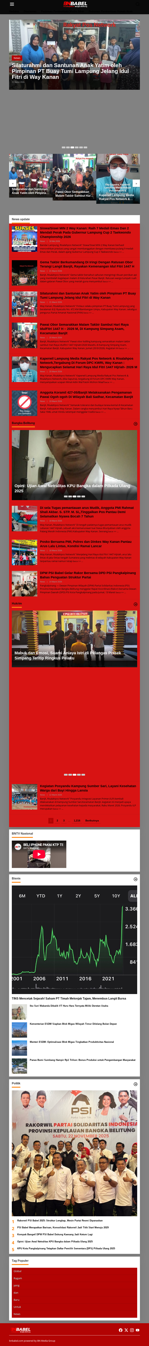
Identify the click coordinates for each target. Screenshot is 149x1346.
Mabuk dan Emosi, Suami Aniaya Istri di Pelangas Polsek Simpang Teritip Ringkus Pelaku (68, 656)
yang (16, 1285)
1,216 (77, 820)
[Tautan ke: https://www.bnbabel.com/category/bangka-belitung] (135, 424)
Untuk (17, 1307)
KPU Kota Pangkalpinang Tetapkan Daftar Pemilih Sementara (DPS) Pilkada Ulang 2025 (66, 1248)
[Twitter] (126, 1330)
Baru (16, 1299)
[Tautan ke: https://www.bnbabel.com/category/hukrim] (135, 604)
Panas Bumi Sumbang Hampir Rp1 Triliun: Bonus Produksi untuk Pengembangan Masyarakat (82, 1060)
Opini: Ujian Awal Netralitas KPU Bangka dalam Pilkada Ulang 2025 (72, 488)
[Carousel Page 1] (63, 147)
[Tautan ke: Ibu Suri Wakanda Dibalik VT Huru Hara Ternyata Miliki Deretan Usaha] (19, 1011)
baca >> (118, 251)
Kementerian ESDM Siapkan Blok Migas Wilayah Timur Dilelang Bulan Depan (73, 1024)
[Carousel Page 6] (85, 147)
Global (17, 1271)
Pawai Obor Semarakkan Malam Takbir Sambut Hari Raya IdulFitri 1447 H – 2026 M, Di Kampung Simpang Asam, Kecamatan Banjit (74, 194)
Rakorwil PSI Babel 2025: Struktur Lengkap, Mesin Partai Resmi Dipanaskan (60, 1220)
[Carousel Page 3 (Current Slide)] (72, 147)
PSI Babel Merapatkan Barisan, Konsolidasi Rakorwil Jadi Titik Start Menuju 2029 (63, 1227)
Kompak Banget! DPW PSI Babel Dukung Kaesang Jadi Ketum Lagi (55, 1234)
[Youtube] (137, 1330)
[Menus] (12, 4)
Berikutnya (92, 820)
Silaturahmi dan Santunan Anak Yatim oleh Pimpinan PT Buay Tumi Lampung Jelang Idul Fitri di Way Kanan (70, 71)
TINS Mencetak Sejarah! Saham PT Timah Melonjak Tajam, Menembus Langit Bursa (69, 998)
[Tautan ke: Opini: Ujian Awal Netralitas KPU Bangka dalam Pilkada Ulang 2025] (74, 465)
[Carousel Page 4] (76, 147)
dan (16, 1292)
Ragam (18, 1278)
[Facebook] (120, 1330)
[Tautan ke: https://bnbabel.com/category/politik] (135, 1084)
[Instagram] (132, 1330)
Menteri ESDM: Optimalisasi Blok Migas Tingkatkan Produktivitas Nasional (72, 1042)
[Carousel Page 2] (68, 147)
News (17, 58)
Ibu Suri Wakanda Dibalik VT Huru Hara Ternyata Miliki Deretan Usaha (69, 1005)
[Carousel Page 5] (81, 147)
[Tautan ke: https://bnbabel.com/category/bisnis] (135, 879)
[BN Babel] (75, 4)
